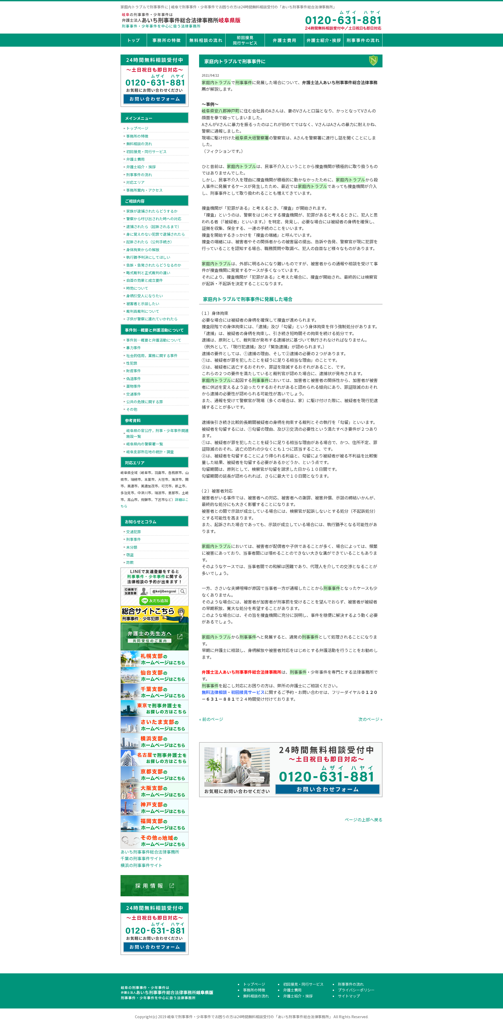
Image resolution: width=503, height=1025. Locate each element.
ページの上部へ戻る (363, 819)
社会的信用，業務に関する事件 (152, 355)
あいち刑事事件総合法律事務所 (150, 852)
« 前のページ (211, 719)
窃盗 (130, 554)
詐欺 (130, 562)
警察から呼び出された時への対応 (153, 218)
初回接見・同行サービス (245, 40)
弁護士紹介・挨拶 (323, 40)
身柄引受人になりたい (144, 295)
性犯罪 (131, 363)
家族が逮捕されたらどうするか (152, 211)
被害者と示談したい (142, 303)
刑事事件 (133, 539)
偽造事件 (133, 378)
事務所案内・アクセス (144, 190)
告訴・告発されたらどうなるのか (153, 265)
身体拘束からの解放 (142, 249)
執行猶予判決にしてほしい (148, 257)
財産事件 (133, 370)
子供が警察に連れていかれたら (152, 318)
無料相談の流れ (205, 40)
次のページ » (370, 719)
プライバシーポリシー (356, 989)
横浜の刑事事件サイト (141, 865)
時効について (137, 288)
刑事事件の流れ (362, 40)
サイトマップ (349, 996)
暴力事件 (133, 347)
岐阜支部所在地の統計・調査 (150, 451)
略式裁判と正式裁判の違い (148, 272)
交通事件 (133, 394)
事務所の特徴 (166, 40)
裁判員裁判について (142, 311)
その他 (131, 409)
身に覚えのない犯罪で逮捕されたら (155, 234)
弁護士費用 (284, 40)
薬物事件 (133, 386)
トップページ (134, 40)
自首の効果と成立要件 (144, 280)
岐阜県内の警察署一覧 (144, 443)
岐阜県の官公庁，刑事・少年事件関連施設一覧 (157, 433)
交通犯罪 (133, 531)
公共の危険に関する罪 (144, 401)
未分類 (131, 547)
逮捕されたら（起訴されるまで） (153, 226)
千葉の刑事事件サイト (141, 858)
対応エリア (135, 182)
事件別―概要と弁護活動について (153, 340)
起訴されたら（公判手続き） (150, 241)
